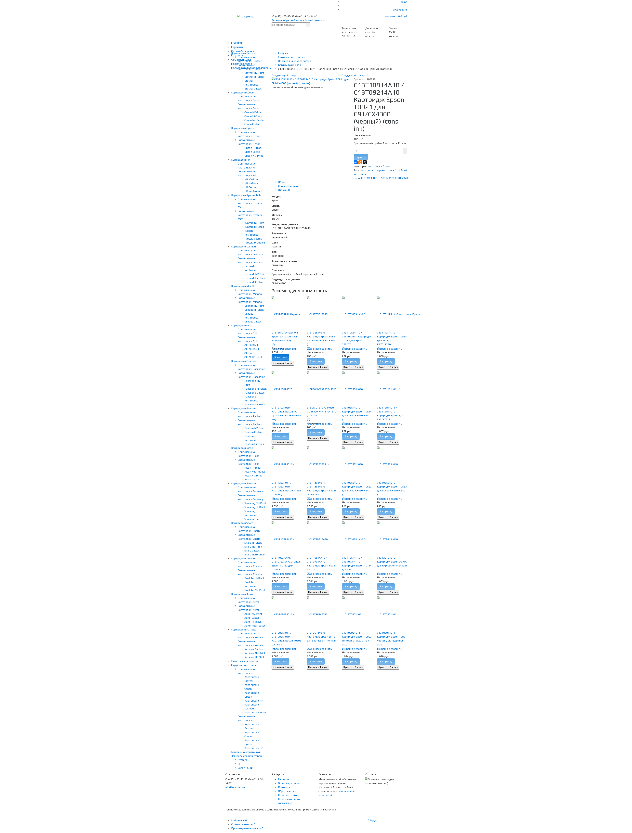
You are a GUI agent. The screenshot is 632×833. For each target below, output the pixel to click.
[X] (365, 162)
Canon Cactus (252, 124)
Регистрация (399, 9)
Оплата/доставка (288, 783)
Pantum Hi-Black (254, 444)
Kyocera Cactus (253, 238)
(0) (273, 344)
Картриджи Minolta (243, 286)
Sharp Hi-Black (253, 542)
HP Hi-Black (251, 183)
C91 (363, 178)
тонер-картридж (384, 170)
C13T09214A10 (402, 178)
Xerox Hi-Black (253, 621)
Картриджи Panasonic (244, 361)
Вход (404, 1)
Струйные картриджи (244, 665)
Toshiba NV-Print (254, 590)
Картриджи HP (240, 159)
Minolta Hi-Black (254, 309)
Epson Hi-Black (253, 147)
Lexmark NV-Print (254, 274)
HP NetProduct (253, 191)
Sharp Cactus (252, 550)
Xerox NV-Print (253, 613)
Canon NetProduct (255, 120)
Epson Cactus (252, 151)
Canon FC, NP (245, 767)
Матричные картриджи (246, 752)
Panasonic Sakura (254, 404)
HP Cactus (250, 187)
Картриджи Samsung (244, 483)
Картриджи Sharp (242, 523)
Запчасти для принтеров (246, 755)
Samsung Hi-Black (254, 507)
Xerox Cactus (252, 617)
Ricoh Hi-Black (252, 467)
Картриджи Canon (242, 92)
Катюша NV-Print (254, 653)
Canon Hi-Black (253, 116)
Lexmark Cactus (253, 282)
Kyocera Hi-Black (254, 226)
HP (239, 763)
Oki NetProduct (253, 357)
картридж (367, 170)
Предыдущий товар (284, 75)
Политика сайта (288, 795)
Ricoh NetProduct (254, 471)
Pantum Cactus (253, 432)
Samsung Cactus (253, 519)
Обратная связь (287, 791)
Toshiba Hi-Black (254, 578)
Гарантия (237, 47)
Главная (236, 42)
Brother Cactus (253, 88)
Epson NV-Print (253, 155)
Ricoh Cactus (251, 479)
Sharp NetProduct (254, 554)
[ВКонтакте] (356, 162)
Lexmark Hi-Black (254, 278)
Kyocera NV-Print (254, 222)
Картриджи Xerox (242, 594)
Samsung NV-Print (255, 503)
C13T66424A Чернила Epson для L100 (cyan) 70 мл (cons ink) (285, 336)
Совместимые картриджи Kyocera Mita (250, 214)
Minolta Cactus (253, 321)
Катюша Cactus (253, 649)
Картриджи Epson (242, 128)
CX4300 (370, 178)
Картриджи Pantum (243, 408)
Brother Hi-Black (254, 76)
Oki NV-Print (251, 349)
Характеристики (288, 186)
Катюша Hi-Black (254, 657)
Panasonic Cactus (254, 392)
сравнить (291, 348)
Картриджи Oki (240, 325)
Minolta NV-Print (254, 305)
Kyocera (242, 759)
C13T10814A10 (384, 178)
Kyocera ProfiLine (254, 242)
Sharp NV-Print (253, 546)
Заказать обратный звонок (288, 20)
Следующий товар (353, 75)
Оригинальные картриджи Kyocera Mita (250, 203)
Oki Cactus (250, 353)
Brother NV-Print (254, 72)
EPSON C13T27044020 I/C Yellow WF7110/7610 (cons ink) (321, 411)
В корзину (280, 357)
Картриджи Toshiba (243, 558)
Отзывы (284, 190)
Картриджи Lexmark (244, 246)
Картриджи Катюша (243, 629)
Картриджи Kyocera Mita (246, 195)
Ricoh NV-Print (253, 475)
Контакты (284, 787)
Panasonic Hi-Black (255, 388)
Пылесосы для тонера (244, 661)
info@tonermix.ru (315, 20)
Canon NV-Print (253, 112)
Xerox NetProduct (254, 625)
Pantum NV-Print (254, 428)
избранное (313, 348)
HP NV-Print (251, 179)
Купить (360, 157)
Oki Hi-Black (251, 345)
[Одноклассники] (360, 162)
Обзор (282, 182)
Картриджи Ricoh (242, 447)
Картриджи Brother (243, 53)
